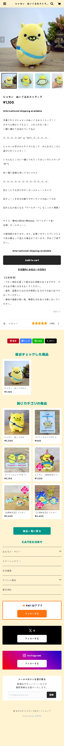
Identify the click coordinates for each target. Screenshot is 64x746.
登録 (51, 694)
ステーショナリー (11, 561)
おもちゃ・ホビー (11, 551)
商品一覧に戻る (32, 531)
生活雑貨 (7, 570)
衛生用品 (7, 589)
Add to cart (32, 260)
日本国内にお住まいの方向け (32, 269)
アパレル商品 (9, 580)
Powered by (29, 716)
